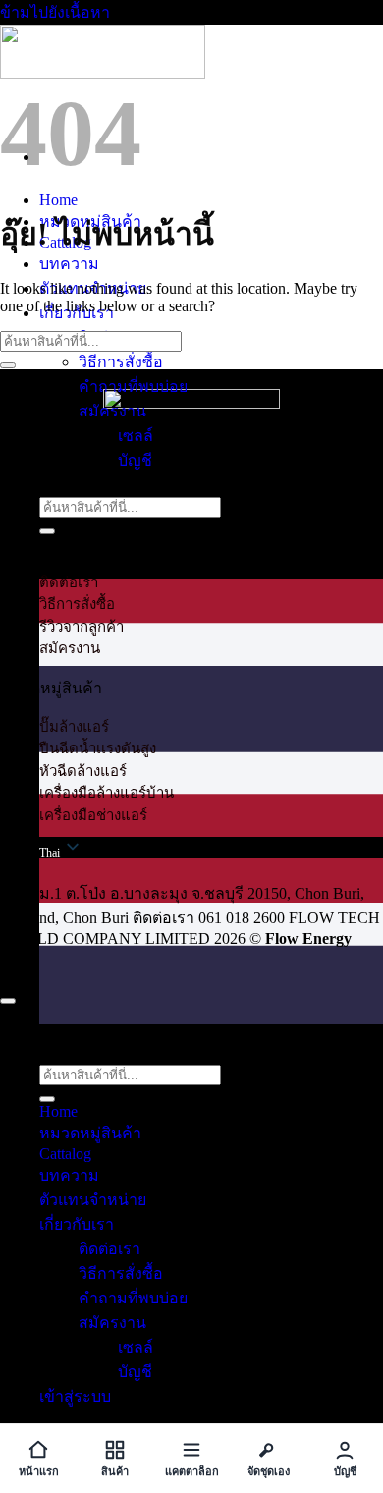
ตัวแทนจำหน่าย (92, 1199)
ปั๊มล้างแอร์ (74, 727)
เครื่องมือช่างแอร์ (93, 815)
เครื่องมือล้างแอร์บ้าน (106, 793)
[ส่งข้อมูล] (47, 531)
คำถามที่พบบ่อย (133, 386)
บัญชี (135, 460)
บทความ (69, 263)
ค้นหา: (61, 484)
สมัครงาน (112, 411)
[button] (211, 993)
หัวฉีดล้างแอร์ (83, 771)
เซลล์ (135, 435)
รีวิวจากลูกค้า (81, 627)
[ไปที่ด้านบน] (8, 1001)
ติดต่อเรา (68, 582)
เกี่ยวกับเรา (76, 1224)
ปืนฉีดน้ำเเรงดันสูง (97, 748)
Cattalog (65, 1153)
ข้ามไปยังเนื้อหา (55, 12)
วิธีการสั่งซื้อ (121, 362)
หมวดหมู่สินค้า (90, 1133)
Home (58, 200)
